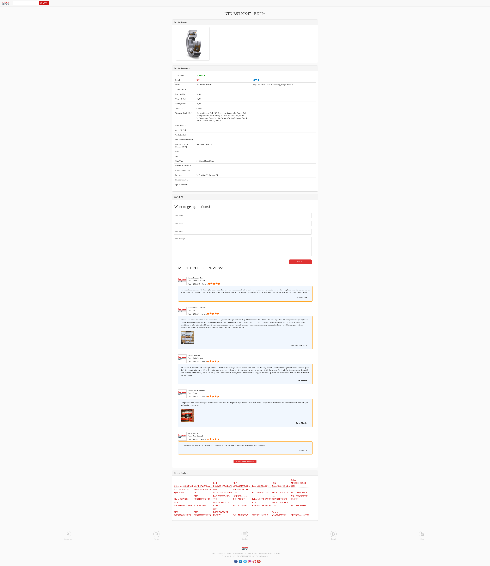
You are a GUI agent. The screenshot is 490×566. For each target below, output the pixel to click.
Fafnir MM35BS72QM (261, 499)
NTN (198, 80)
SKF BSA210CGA (202, 486)
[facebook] (236, 561)
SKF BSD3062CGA (280, 492)
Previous (172, 43)
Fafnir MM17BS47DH (183, 486)
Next (212, 43)
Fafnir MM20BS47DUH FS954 (298, 483)
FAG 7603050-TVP (260, 492)
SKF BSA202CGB (260, 515)
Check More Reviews (245, 461)
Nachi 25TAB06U (181, 499)
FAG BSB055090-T (299, 505)
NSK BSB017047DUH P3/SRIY (220, 512)
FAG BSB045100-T (260, 486)
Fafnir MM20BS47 (240, 515)
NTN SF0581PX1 (201, 505)
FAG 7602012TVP (299, 492)
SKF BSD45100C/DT (300, 515)
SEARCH (43, 3)
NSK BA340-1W (240, 505)
